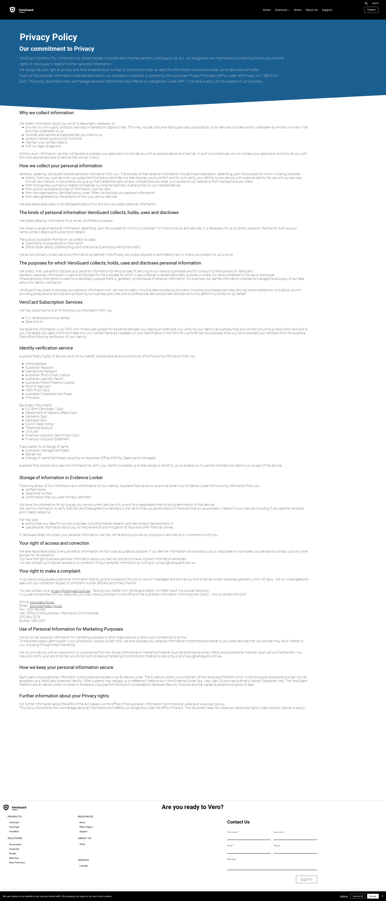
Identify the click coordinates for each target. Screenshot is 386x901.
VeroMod (14, 831)
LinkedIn (83, 866)
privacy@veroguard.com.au (176, 563)
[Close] (382, 896)
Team (82, 844)
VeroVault (14, 827)
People (12, 853)
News (82, 822)
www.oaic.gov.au (42, 602)
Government (15, 844)
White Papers (86, 827)
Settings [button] (344, 896)
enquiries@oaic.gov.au (46, 606)
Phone (277, 845)
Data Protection (17, 862)
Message (231, 859)
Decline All (358, 896)
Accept (373, 896)
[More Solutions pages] (289, 10)
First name (232, 832)
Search (375, 3)
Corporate (14, 849)
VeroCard (14, 822)
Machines (14, 858)
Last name (278, 832)
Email (229, 845)
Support (83, 831)
